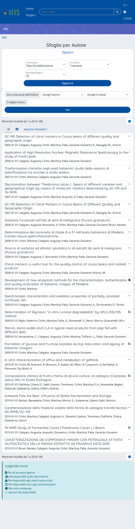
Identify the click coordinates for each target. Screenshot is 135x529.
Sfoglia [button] (30, 15)
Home (29, 8)
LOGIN (127, 18)
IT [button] (124, 5)
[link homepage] (12, 12)
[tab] (9, 129)
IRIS (4, 37)
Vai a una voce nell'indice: (22, 94)
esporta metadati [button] (34, 129)
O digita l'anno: (16, 102)
